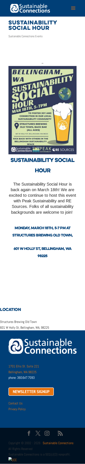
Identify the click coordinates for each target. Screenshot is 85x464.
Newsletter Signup (31, 391)
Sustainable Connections (58, 443)
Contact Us (15, 403)
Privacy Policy (17, 409)
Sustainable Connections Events (25, 36)
